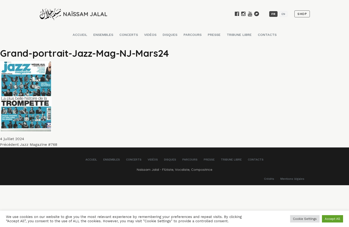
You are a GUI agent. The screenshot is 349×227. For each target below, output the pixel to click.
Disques (170, 35)
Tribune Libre (239, 35)
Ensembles (103, 35)
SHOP (302, 14)
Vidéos (150, 35)
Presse (214, 35)
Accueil (80, 35)
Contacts (267, 35)
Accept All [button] (332, 219)
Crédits (269, 178)
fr (273, 14)
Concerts (128, 35)
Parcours (193, 35)
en (283, 14)
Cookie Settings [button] (305, 219)
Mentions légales (292, 178)
